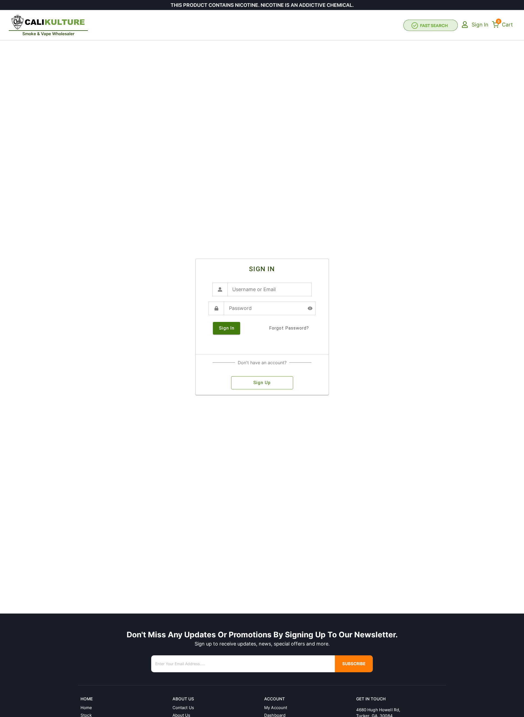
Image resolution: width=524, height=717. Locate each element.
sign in (226, 328)
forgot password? (289, 328)
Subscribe (353, 663)
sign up (262, 382)
